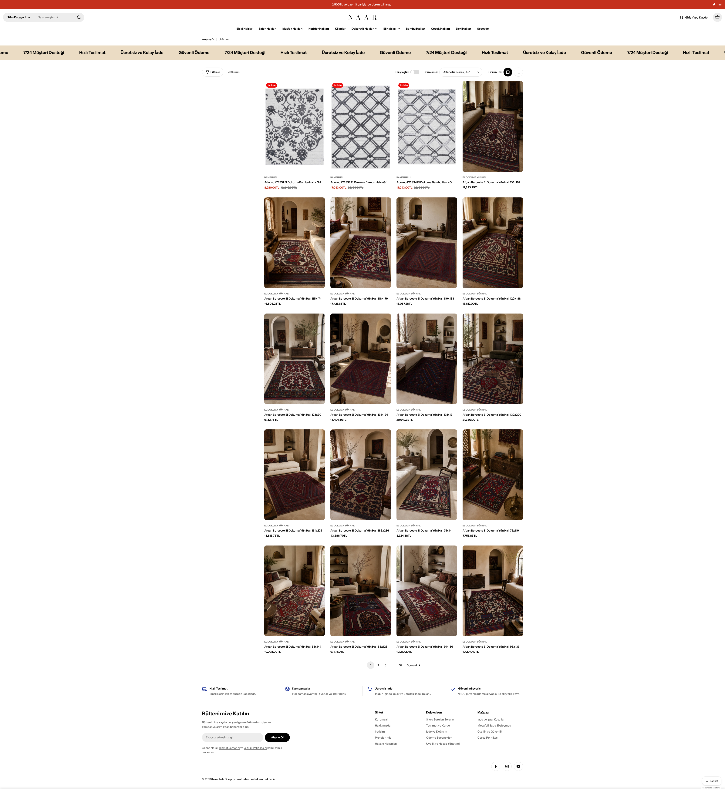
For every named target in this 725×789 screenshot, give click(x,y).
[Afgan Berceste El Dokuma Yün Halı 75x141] (426, 474)
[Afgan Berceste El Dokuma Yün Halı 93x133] (493, 591)
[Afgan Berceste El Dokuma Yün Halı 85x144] (294, 591)
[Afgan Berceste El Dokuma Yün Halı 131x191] (426, 359)
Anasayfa (208, 39)
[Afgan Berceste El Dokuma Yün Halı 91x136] (426, 591)
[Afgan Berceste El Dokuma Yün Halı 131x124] (360, 359)
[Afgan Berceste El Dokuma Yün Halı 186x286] (360, 474)
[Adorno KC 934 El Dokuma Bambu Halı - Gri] (426, 126)
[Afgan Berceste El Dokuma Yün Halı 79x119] (493, 474)
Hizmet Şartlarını (229, 748)
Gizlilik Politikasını (255, 748)
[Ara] (79, 17)
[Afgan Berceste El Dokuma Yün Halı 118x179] (360, 242)
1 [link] (370, 665)
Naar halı (218, 779)
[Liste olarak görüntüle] (518, 72)
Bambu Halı (271, 177)
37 (400, 665)
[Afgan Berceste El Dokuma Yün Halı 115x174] (294, 242)
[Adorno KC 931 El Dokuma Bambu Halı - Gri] (294, 126)
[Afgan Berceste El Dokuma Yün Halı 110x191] (493, 126)
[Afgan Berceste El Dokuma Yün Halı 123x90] (294, 359)
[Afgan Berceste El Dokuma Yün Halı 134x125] (294, 474)
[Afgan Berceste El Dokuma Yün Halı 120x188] (493, 242)
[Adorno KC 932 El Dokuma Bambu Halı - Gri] (360, 126)
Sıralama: (431, 72)
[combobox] (43, 17)
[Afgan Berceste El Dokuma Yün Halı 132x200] (493, 359)
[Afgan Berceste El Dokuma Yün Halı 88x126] (360, 591)
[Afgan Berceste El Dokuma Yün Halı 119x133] (426, 242)
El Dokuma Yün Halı (475, 177)
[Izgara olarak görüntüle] (507, 72)
